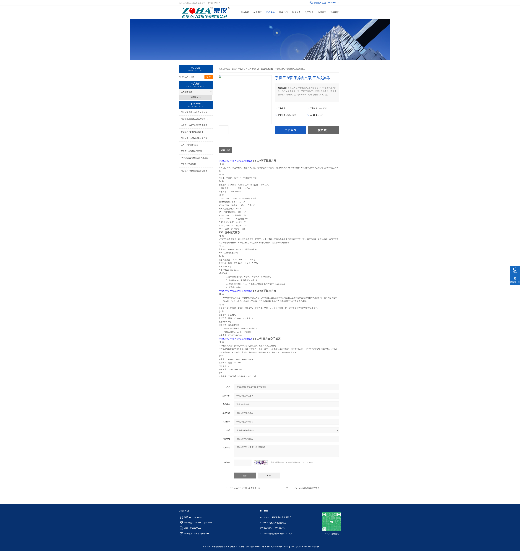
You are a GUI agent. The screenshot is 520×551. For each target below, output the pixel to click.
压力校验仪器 (186, 92)
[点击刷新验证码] (261, 462)
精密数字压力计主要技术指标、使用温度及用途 (197, 119)
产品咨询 (290, 130)
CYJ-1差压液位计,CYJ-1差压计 (273, 528)
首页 (234, 69)
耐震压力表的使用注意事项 (192, 132)
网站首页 (244, 12)
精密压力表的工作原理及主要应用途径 (197, 125)
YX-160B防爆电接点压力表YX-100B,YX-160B (277, 534)
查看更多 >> (195, 97)
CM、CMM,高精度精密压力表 (307, 488)
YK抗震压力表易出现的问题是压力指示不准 (197, 158)
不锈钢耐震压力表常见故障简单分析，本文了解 (197, 112)
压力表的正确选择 (188, 164)
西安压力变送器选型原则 (191, 151)
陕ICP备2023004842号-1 (256, 547)
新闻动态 (283, 12)
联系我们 (335, 12)
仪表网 (279, 547)
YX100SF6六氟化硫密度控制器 (273, 523)
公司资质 (309, 12)
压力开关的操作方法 (189, 145)
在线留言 (322, 12)
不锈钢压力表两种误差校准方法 (194, 138)
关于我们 (257, 12)
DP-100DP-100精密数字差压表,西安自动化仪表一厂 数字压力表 (277, 517)
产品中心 (270, 12)
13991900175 (334, 3)
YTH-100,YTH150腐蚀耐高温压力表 (245, 488)
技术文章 (296, 12)
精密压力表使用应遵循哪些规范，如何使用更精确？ (197, 171)
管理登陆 (315, 547)
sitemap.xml (289, 547)
